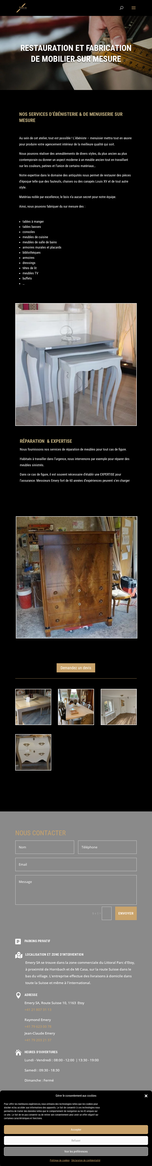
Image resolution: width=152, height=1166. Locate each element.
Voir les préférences (76, 1151)
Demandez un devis (76, 667)
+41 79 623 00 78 (38, 1026)
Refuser (76, 1140)
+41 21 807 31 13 (38, 1009)
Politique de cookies (59, 1160)
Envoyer (126, 913)
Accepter (76, 1129)
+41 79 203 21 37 (38, 1040)
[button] (146, 1096)
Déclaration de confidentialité (85, 1160)
